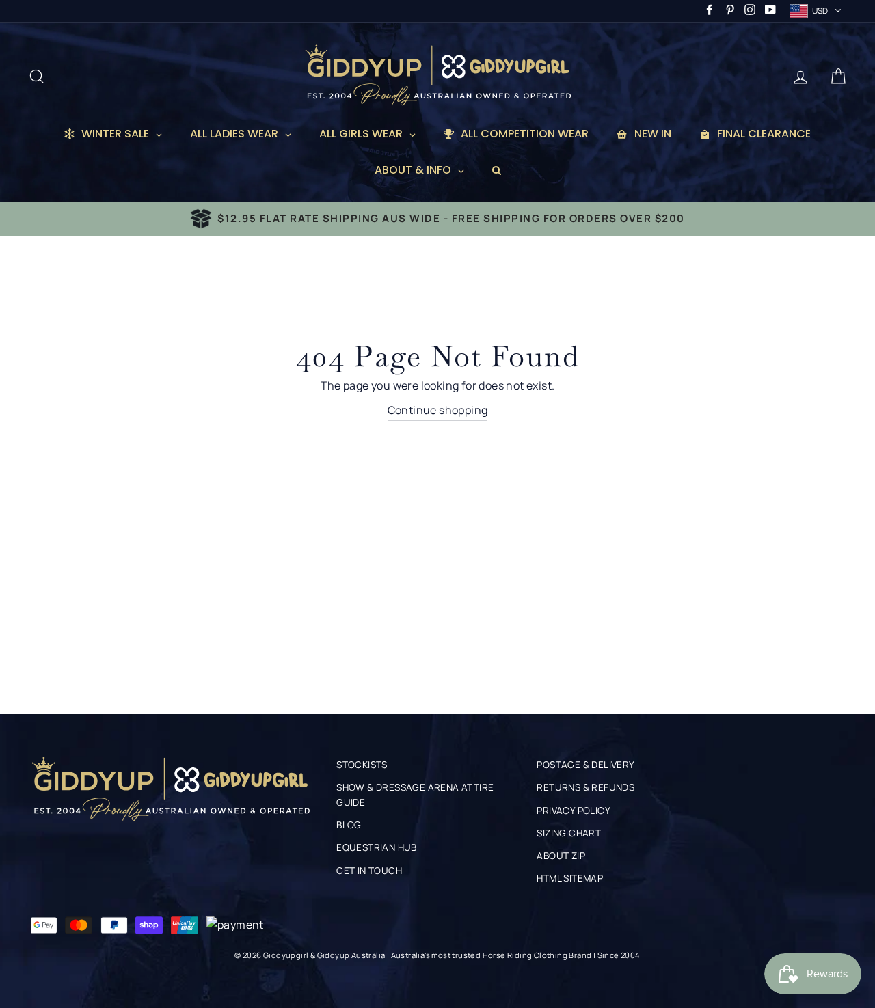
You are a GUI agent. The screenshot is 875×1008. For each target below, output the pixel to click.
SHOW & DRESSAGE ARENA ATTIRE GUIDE (415, 794)
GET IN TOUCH (369, 870)
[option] (437, 218)
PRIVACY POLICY (573, 810)
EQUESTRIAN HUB (376, 847)
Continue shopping (438, 410)
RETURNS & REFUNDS (585, 787)
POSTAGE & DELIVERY (585, 765)
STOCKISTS (362, 765)
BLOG (349, 825)
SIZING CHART (569, 833)
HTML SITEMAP (570, 878)
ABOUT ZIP (561, 855)
